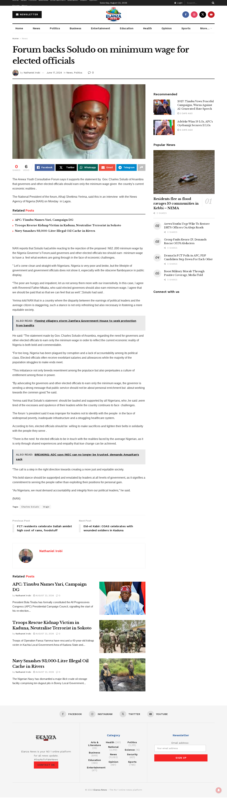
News (36, 28)
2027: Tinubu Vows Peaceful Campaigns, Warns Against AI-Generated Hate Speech (195, 105)
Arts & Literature (94, 744)
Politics (55, 28)
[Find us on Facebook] (185, 14)
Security (132, 754)
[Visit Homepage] (113, 14)
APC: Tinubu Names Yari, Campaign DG (44, 219)
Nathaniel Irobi (32, 72)
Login (179, 3)
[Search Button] (212, 3)
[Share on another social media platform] (141, 167)
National (113, 746)
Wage (46, 507)
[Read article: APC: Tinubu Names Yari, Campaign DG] (122, 598)
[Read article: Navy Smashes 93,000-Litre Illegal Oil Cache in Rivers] (122, 674)
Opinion (167, 28)
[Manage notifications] (219, 790)
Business (75, 28)
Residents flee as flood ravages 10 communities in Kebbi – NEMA (176, 203)
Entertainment (100, 28)
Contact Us (46, 765)
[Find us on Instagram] (194, 14)
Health (147, 28)
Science (130, 749)
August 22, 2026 (44, 595)
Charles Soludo (30, 507)
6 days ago (186, 130)
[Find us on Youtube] (211, 14)
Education (126, 28)
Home (19, 28)
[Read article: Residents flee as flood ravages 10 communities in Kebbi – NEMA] (184, 172)
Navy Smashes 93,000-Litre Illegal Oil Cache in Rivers (55, 230)
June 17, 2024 (54, 72)
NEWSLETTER (28, 14)
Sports (16, 5)
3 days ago (186, 113)
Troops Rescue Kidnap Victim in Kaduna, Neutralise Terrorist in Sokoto (68, 225)
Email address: (180, 742)
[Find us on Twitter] (202, 14)
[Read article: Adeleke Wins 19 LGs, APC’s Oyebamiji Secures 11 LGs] (164, 127)
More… (25, 5)
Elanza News (100, 790)
